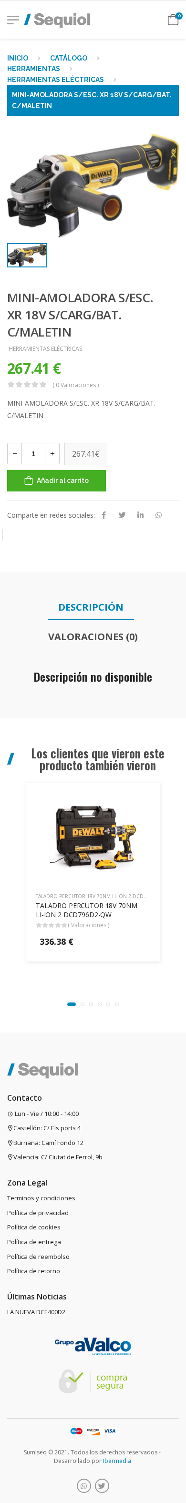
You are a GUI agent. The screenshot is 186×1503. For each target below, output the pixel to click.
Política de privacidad (38, 1212)
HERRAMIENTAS (33, 68)
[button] (71, 1004)
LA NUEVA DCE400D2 (36, 1312)
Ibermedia (117, 1461)
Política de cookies (34, 1227)
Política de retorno (33, 1271)
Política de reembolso (38, 1256)
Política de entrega (34, 1241)
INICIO (17, 58)
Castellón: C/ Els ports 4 (47, 1128)
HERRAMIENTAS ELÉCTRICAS (55, 79)
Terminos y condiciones (41, 1198)
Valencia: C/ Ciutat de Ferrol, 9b (58, 1157)
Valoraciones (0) (93, 636)
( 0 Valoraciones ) (75, 385)
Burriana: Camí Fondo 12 (48, 1142)
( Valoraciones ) (88, 925)
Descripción (91, 607)
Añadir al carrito (63, 480)
